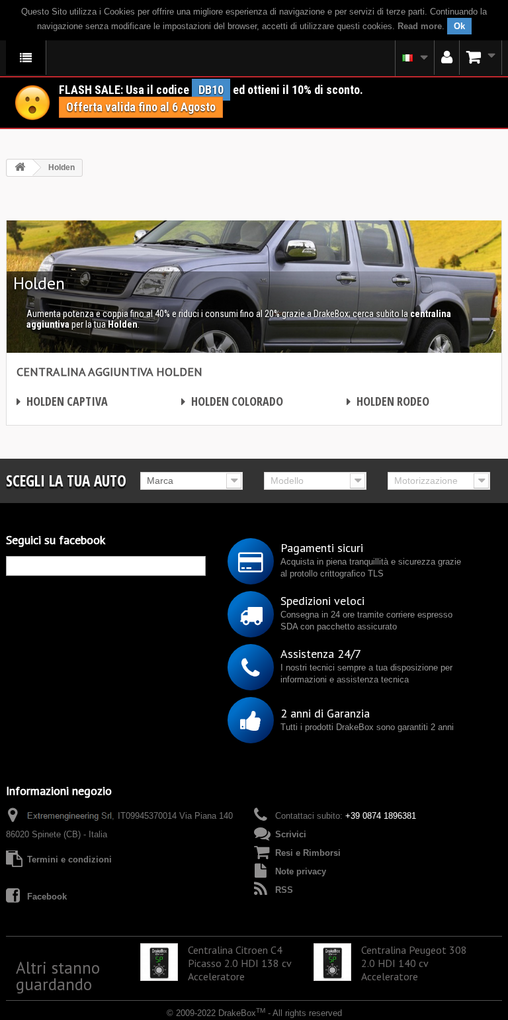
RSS (284, 890)
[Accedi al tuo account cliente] (447, 57)
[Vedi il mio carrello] (481, 57)
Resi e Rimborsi (308, 853)
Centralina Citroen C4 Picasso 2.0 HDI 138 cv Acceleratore (239, 963)
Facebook (47, 897)
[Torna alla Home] (19, 168)
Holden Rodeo (388, 401)
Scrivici (290, 834)
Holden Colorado (232, 401)
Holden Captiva (62, 401)
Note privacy (300, 871)
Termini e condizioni (69, 859)
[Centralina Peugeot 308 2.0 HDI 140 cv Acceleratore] (332, 962)
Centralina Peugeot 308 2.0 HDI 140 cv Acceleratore (414, 963)
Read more (420, 26)
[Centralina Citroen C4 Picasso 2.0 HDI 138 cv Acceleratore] (159, 962)
